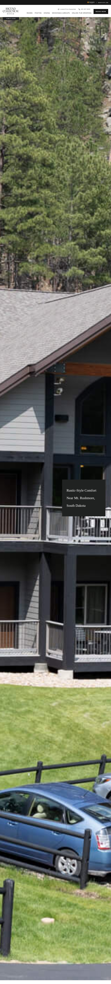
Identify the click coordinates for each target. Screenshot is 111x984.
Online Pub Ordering (81, 13)
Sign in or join (103, 2)
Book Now (101, 10)
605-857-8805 (85, 9)
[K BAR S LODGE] (11, 11)
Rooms (30, 13)
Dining (47, 13)
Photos (38, 13)
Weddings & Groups (61, 13)
